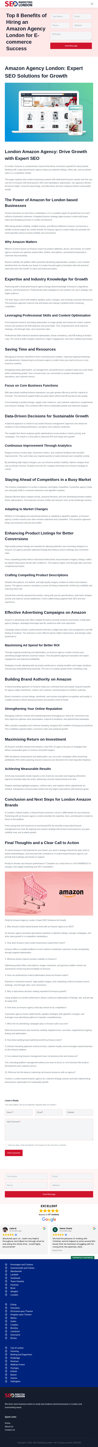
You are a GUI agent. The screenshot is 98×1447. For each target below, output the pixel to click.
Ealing (13, 1304)
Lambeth (14, 1275)
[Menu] (92, 4)
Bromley (14, 1328)
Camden (14, 1295)
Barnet (13, 1375)
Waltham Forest (17, 1365)
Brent (12, 1288)
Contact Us (10, 1430)
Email (40, 1112)
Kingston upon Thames (21, 1315)
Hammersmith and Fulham (22, 1268)
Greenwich (15, 1335)
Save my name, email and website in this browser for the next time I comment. (37, 1145)
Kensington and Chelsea (21, 1265)
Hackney (14, 1285)
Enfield (13, 1371)
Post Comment (13, 1153)
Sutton (13, 1321)
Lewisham (15, 1331)
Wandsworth (16, 1271)
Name (10, 1112)
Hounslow (15, 1308)
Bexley (13, 1338)
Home (7, 1423)
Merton (13, 1318)
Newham (14, 1361)
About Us (9, 1426)
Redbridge (15, 1358)
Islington (14, 1291)
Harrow (13, 1378)
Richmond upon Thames (21, 1311)
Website (70, 1112)
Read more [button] (57, 1250)
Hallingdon (15, 1381)
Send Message (71, 46)
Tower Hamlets (17, 1281)
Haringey (14, 1368)
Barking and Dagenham (21, 1354)
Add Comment (13, 1122)
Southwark (15, 1278)
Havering (14, 1351)
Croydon (14, 1325)
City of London (17, 1348)
